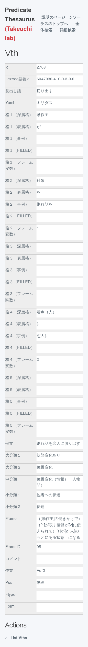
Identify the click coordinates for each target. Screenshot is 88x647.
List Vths (19, 637)
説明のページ (53, 17)
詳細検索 (69, 30)
